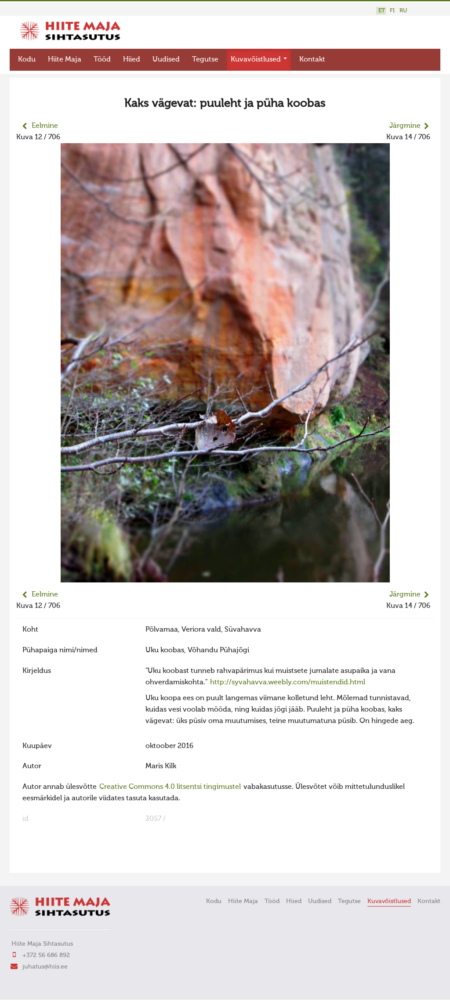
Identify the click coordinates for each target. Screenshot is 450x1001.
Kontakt (312, 59)
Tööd (102, 59)
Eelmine (45, 126)
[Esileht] (70, 38)
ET (381, 11)
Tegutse (205, 59)
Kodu (27, 59)
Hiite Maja (64, 59)
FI (392, 11)
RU (403, 11)
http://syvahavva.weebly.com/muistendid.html (287, 682)
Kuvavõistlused (257, 59)
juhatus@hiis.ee (45, 967)
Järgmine (405, 126)
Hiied (131, 59)
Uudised (166, 59)
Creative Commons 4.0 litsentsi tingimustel (170, 787)
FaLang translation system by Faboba (47, 860)
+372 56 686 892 (46, 955)
